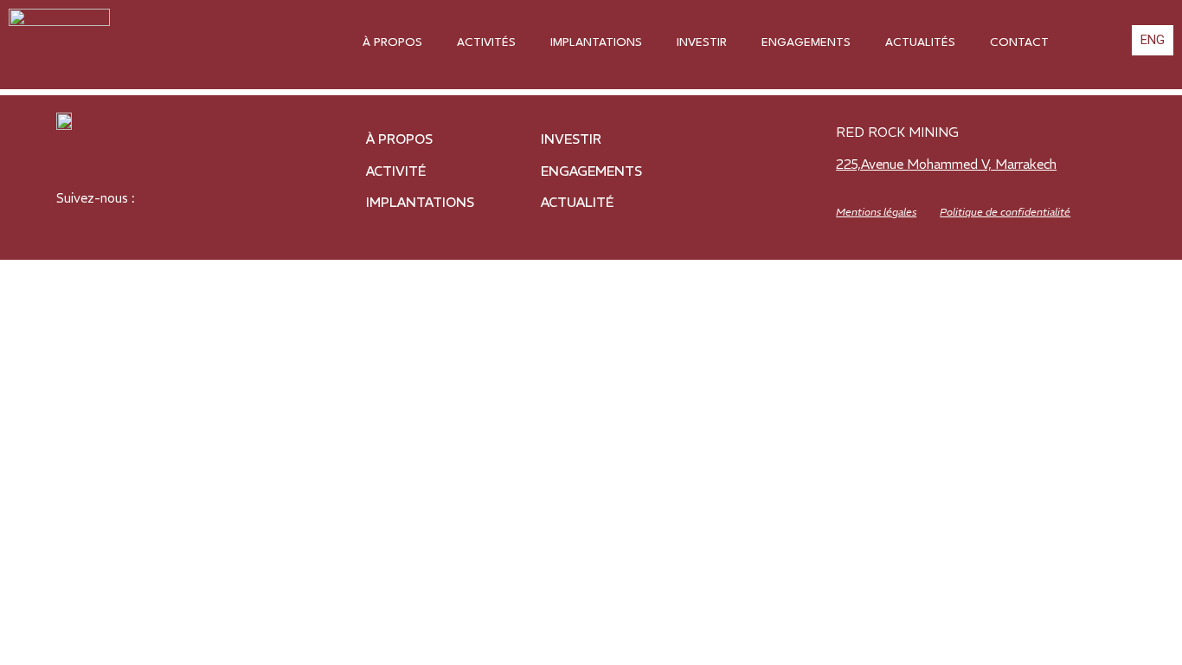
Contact (1019, 42)
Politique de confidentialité (1005, 211)
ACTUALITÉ (577, 202)
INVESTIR (571, 139)
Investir (702, 42)
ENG (1152, 40)
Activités (486, 42)
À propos (392, 42)
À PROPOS (399, 139)
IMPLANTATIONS (420, 202)
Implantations (596, 42)
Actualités (920, 42)
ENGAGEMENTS (591, 171)
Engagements (806, 42)
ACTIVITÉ (396, 171)
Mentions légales (876, 211)
